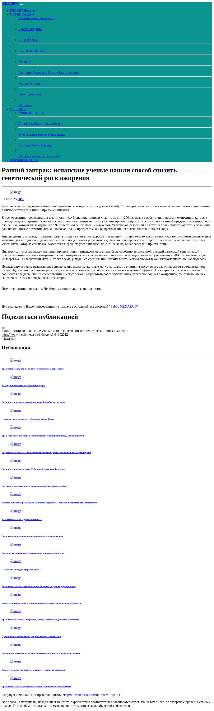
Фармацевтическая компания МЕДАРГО (92, 695)
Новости (24, 61)
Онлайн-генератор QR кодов (39, 156)
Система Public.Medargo (35, 145)
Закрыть (8, 338)
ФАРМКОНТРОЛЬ (24, 160)
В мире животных (31, 51)
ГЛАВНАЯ (23, 10)
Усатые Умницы (29, 83)
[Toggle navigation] (21, 4)
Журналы (25, 105)
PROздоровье (28, 40)
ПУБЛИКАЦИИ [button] (22, 14)
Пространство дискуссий (36, 18)
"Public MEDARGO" (124, 306)
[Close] (3, 328)
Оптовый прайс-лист (33, 112)
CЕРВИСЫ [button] (18, 109)
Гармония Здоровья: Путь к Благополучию (48, 72)
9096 (21, 199)
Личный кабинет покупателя (39, 123)
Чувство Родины (30, 29)
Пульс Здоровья (29, 94)
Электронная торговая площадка (41, 134)
